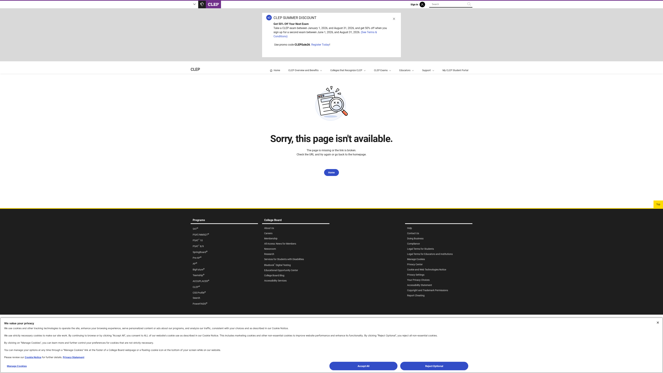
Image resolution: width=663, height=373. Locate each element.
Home (331, 172)
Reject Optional (434, 366)
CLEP (195, 69)
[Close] (658, 322)
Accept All (363, 366)
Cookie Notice (33, 357)
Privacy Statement (73, 357)
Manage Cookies (17, 366)
